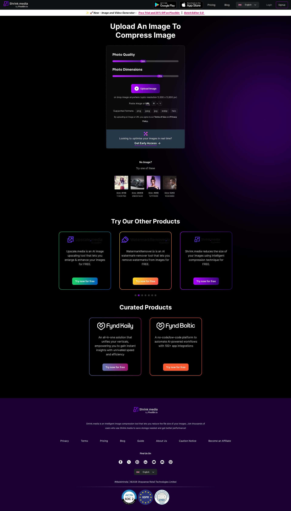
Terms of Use (160, 117)
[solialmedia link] (120, 462)
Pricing (104, 440)
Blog (122, 440)
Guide (140, 440)
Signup (281, 4)
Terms (84, 440)
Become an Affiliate (219, 440)
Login (269, 4)
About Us (161, 440)
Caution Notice (187, 440)
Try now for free (70, 281)
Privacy (64, 440)
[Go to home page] (15, 5)
